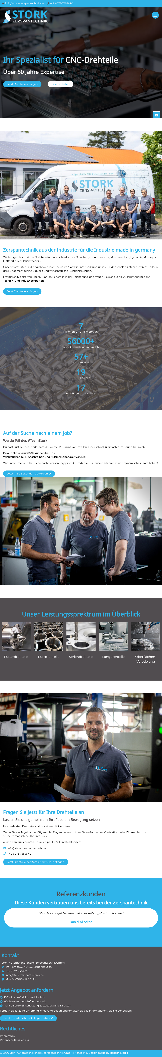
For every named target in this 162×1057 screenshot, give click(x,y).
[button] (155, 15)
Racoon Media (119, 1052)
